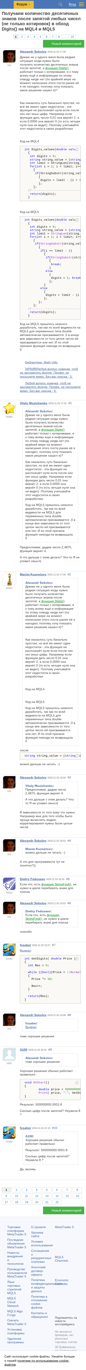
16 (77, 1196)
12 (36, 1196)
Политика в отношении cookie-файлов (39, 1302)
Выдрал (25, 950)
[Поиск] (60, 4)
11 (26, 1196)
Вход (72, 4)
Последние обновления (16, 1243)
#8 (69, 1015)
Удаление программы (15, 1340)
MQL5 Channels (61, 1259)
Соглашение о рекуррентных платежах (41, 1256)
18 (16, 1202)
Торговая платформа (16, 1230)
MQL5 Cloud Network (13, 1302)
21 (47, 1202)
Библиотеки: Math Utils (41, 362)
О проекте (38, 1227)
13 (47, 1196)
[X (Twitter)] (71, 1304)
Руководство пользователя (17, 1272)
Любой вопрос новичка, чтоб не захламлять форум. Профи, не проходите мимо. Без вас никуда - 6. (50, 387)
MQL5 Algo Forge (15, 1313)
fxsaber (25, 945)
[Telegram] (64, 1304)
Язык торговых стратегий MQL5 (14, 1287)
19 (26, 1202)
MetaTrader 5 (64, 1227)
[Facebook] (57, 1304)
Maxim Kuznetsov (33, 574)
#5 (68, 879)
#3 (69, 777)
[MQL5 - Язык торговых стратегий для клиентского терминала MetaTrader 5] (7, 4)
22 (72, 36)
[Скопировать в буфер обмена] (77, 150)
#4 (69, 840)
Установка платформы (15, 1331)
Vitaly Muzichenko (33, 403)
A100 (23, 1049)
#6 (69, 903)
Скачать (16, 1322)
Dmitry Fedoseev (32, 879)
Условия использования (42, 1243)
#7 (54, 945)
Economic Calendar (62, 1282)
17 (6, 1202)
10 (16, 1196)
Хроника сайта (37, 1234)
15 (67, 1196)
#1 (70, 403)
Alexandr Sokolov (33, 51)
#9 (50, 1049)
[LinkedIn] (64, 1311)
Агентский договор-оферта (38, 1270)
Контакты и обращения (39, 1314)
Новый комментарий (66, 43)
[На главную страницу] (3, 36)
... (65, 36)
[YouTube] (57, 1311)
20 (36, 1202)
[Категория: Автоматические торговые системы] (8, 36)
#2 (69, 574)
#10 (54, 1128)
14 (57, 1196)
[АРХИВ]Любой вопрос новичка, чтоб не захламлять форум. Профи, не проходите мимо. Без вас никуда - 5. (49, 372)
